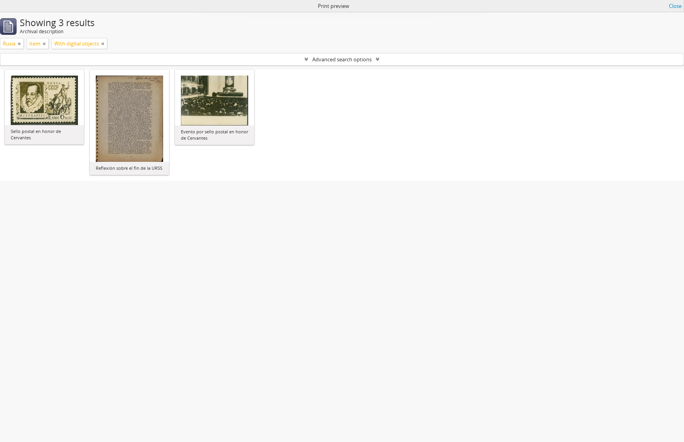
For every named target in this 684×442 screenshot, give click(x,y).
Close (675, 5)
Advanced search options (342, 59)
